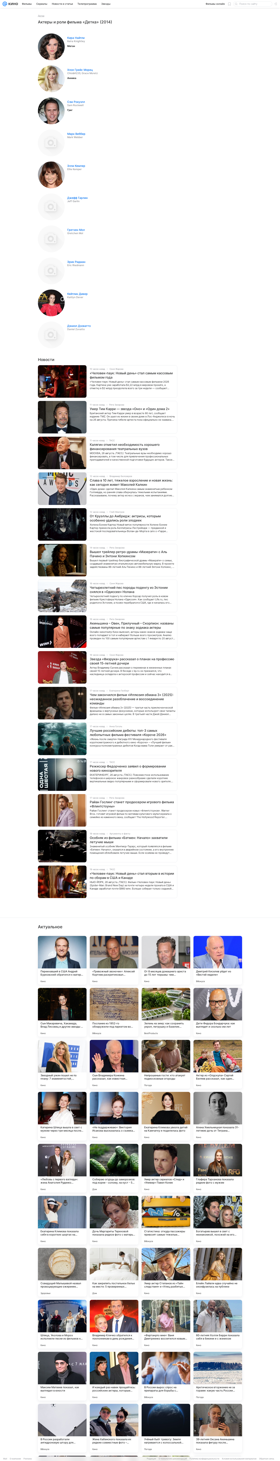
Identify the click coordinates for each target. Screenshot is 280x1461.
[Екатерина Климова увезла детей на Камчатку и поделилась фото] (166, 1116)
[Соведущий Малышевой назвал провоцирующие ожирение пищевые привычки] (62, 1272)
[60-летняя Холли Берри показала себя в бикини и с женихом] (217, 1324)
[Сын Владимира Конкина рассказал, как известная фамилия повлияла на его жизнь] (114, 1064)
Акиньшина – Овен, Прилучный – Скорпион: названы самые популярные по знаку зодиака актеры (132, 625)
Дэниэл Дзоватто (79, 326)
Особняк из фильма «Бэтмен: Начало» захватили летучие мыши (129, 840)
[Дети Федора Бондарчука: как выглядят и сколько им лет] (217, 1012)
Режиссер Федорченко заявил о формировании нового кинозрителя (128, 768)
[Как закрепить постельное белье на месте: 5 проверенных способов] (114, 1272)
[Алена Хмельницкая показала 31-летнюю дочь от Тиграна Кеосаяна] (217, 1116)
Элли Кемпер (76, 165)
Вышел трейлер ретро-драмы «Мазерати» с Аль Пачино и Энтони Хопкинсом (128, 554)
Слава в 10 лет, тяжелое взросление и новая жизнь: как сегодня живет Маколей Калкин (131, 482)
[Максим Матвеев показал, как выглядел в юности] (62, 1376)
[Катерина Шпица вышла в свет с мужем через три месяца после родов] (62, 1116)
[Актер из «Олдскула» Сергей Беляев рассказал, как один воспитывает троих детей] (217, 1064)
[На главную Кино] (12, 4)
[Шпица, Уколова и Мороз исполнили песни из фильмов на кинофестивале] (62, 1324)
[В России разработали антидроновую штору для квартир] (62, 1428)
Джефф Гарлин (77, 198)
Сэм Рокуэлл (76, 101)
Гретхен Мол (76, 230)
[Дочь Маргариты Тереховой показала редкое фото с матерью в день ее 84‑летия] (114, 1220)
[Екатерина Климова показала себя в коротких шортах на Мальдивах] (62, 1220)
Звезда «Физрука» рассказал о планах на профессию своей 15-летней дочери (132, 661)
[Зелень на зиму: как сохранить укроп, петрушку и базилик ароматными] (166, 1012)
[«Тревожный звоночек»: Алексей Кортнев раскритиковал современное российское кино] (114, 960)
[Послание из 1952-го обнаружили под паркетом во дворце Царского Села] (114, 1012)
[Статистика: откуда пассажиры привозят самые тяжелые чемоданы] (166, 1220)
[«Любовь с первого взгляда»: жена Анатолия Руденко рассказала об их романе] (62, 1168)
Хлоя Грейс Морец (80, 69)
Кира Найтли (76, 37)
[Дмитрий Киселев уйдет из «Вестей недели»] (217, 960)
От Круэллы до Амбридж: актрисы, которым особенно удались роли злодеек (125, 518)
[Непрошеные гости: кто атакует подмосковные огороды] (166, 1064)
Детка (41, 15)
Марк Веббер (76, 133)
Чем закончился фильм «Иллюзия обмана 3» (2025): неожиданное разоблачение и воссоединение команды (132, 699)
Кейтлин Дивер (77, 294)
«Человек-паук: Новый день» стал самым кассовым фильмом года (131, 375)
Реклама (27, 1458)
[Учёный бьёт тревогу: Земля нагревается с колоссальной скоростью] (166, 1428)
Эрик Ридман (76, 262)
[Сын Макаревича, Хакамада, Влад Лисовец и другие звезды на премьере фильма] (62, 1012)
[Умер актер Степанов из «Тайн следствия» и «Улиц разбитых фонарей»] (166, 1272)
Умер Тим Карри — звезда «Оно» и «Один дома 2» (129, 409)
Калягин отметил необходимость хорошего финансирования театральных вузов (125, 447)
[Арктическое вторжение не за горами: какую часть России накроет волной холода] (217, 1376)
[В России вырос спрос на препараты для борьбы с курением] (166, 1376)
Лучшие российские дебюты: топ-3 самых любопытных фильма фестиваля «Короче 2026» (128, 733)
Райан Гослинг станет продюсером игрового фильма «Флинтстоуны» (132, 804)
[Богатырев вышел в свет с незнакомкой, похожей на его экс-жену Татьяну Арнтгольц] (217, 1220)
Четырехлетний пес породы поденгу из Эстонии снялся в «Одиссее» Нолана (129, 590)
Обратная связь (266, 1458)
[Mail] (5, 4)
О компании (15, 1458)
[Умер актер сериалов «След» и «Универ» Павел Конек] (166, 1168)
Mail (5, 1458)
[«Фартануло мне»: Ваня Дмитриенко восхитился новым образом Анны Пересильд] (166, 1324)
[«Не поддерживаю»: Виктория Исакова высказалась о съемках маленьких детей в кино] (114, 1116)
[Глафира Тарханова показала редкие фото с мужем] (217, 1168)
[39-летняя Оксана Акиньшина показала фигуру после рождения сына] (217, 1428)
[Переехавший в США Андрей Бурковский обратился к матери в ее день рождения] (62, 960)
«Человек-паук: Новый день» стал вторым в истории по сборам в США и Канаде (132, 876)
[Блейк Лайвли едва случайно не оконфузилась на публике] (217, 1272)
